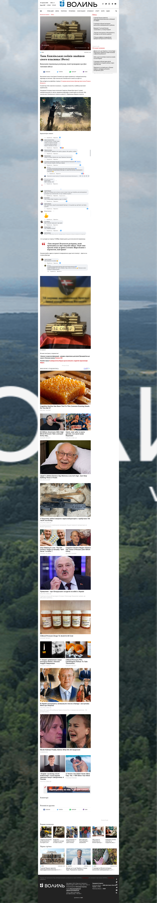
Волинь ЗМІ (58, 358)
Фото (103, 11)
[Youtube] (115, 4)
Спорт (97, 11)
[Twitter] (106, 4)
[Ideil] (78, 897)
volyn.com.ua (85, 877)
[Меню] (41, 11)
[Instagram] (109, 4)
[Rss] (116, 893)
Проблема (72, 11)
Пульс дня (50, 11)
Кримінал (90, 11)
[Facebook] (103, 4)
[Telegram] (112, 4)
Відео (108, 11)
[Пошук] (116, 11)
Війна (57, 11)
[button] (53, 2)
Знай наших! (81, 11)
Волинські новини (44, 14)
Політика (64, 11)
